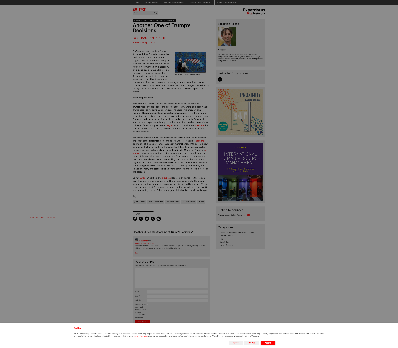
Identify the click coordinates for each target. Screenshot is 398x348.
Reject (236, 343)
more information (141, 336)
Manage (251, 343)
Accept (268, 343)
